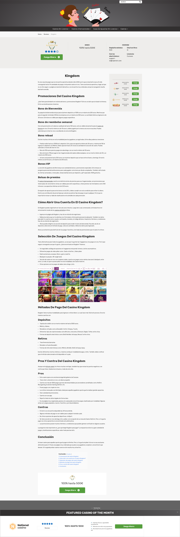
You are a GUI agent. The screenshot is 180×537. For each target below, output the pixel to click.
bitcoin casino (50, 366)
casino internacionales (46, 181)
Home (40, 34)
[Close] (177, 512)
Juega (135, 83)
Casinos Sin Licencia (60, 29)
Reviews (46, 34)
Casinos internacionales (81, 29)
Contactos (97, 508)
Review (47, 528)
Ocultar (69, 454)
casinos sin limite (60, 210)
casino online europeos (79, 153)
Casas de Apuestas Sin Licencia (105, 29)
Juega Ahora (50, 57)
